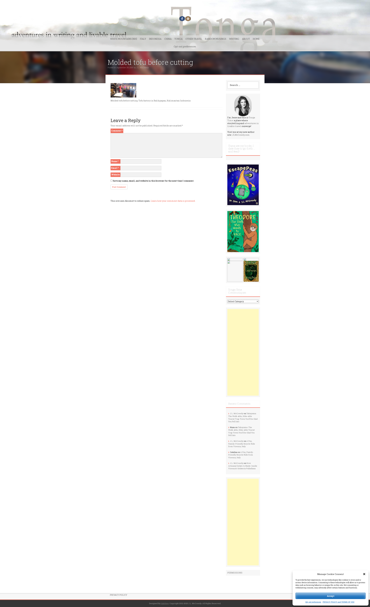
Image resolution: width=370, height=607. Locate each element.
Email (115, 168)
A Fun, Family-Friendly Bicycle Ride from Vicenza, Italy (241, 444)
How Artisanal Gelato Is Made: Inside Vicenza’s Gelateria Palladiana (242, 466)
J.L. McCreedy (142, 67)
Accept (330, 595)
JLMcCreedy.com (241, 134)
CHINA (168, 39)
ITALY (143, 39)
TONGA (178, 39)
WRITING (234, 39)
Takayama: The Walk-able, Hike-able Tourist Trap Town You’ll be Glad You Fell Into (243, 417)
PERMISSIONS (234, 572)
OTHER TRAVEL (193, 39)
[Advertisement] (243, 352)
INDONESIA (155, 39)
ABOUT (246, 39)
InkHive (165, 603)
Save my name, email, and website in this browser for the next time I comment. (153, 180)
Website (115, 174)
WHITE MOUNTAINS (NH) (123, 39)
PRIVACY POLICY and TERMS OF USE (338, 602)
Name (115, 161)
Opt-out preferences (313, 602)
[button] (364, 574)
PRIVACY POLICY (118, 595)
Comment (117, 130)
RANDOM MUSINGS (215, 39)
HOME (256, 39)
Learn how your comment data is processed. (173, 200)
